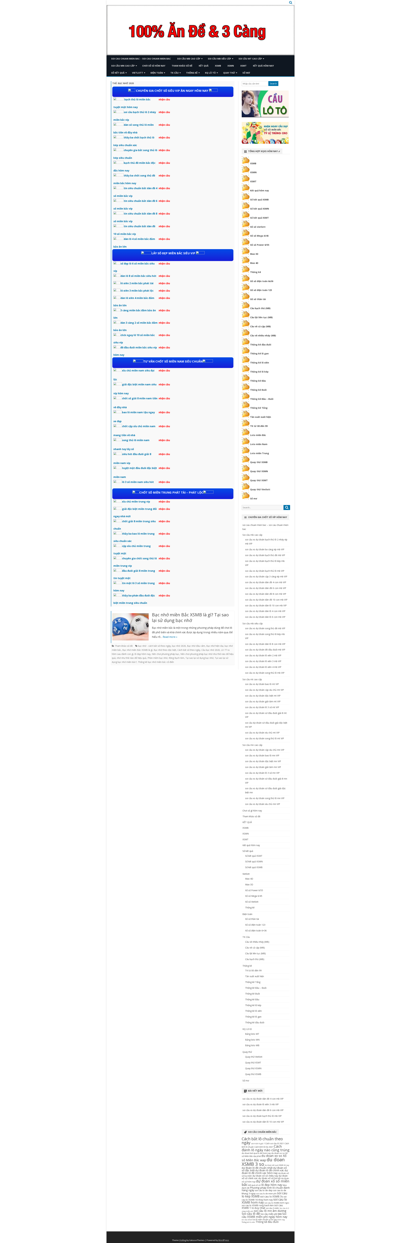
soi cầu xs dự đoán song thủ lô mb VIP (264, 672)
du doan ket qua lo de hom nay (256, 1153)
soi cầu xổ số (247, 1220)
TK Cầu (174, 72)
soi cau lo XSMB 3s (271, 1196)
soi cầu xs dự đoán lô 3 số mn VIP (262, 772)
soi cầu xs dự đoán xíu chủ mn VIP (262, 804)
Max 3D (254, 253)
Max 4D (254, 263)
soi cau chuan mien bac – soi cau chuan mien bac (141, 58)
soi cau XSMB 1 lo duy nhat (262, 1206)
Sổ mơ (246, 72)
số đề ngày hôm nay (277, 1220)
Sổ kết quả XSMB (259, 199)
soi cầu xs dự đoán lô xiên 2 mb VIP (263, 655)
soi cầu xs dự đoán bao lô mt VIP (262, 684)
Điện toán (157, 72)
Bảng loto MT (252, 1033)
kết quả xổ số (254, 1185)
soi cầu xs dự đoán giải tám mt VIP (263, 701)
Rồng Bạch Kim (176, 657)
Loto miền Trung (259, 453)
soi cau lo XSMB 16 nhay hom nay (264, 1198)
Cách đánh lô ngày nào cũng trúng (265, 1148)
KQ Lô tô (210, 72)
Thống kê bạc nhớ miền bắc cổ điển (156, 661)
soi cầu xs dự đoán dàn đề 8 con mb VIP (265, 593)
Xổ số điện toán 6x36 (261, 281)
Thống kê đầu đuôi (260, 344)
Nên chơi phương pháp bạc (165, 654)
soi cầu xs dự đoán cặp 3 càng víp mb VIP (266, 576)
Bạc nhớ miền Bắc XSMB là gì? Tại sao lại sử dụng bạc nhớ (190, 617)
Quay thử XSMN (259, 471)
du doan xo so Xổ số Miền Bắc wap (264, 1158)
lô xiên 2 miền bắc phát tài (137, 283)
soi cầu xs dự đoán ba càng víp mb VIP (264, 549)
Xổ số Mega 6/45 (259, 235)
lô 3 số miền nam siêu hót (138, 482)
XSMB (218, 65)
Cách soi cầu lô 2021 (274, 1143)
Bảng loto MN (252, 1039)
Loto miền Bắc (258, 435)
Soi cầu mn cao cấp (123, 65)
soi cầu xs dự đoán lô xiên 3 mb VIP (263, 661)
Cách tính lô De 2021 (263, 1146)
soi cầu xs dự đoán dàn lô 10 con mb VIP (266, 605)
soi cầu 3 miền (272, 1208)
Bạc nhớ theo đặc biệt (165, 649)
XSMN (230, 65)
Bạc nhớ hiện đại (214, 645)
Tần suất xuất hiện (260, 416)
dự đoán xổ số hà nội (269, 1178)
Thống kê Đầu (258, 380)
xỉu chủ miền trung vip (136, 501)
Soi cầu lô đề (251, 1214)
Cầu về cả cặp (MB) (260, 326)
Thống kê (192, 72)
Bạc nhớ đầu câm (196, 645)
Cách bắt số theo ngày (188, 649)
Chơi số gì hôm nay (153, 65)
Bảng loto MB (252, 1045)
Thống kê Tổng (259, 407)
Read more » (170, 637)
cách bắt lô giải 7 (258, 1143)
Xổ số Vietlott (251, 901)
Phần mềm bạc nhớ (157, 657)
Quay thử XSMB (259, 462)
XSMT (243, 65)
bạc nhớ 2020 (179, 645)
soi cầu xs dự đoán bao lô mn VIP (262, 755)
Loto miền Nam (258, 444)
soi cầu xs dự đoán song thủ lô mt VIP (264, 738)
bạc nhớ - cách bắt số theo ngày (154, 645)
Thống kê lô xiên (259, 362)
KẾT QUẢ (203, 65)
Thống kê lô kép (259, 371)
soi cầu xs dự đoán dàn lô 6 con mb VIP (265, 616)
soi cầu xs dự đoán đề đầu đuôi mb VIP (265, 649)
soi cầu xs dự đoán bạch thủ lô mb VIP (264, 570)
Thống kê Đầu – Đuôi (261, 398)
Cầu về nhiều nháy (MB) (263, 335)
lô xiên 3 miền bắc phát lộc (137, 290)
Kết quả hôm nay (263, 65)
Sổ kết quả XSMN (259, 208)
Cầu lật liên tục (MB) (261, 317)
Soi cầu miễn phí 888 (271, 1213)
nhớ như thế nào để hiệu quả (131, 657)
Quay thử (229, 72)
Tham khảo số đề (182, 65)
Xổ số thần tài (258, 299)
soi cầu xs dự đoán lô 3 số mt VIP (262, 707)
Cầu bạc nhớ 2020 (210, 649)
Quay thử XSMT (259, 480)
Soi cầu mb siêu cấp (219, 58)
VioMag (182, 1240)
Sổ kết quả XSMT (259, 217)
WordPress (223, 1240)
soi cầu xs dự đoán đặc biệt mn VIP (263, 761)
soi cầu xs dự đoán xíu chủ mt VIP (262, 732)
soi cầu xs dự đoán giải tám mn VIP (263, 767)
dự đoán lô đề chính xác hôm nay (265, 1171)
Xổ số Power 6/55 (259, 244)
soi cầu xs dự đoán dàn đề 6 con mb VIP (265, 588)
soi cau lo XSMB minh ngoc (276, 1202)
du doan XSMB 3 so (263, 1161)
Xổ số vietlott (258, 226)
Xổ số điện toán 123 (261, 290)
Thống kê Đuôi (258, 389)
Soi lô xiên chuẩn (260, 1219)
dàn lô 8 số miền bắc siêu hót (138, 276)
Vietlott (137, 72)
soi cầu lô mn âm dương (270, 1211)
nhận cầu (164, 99)
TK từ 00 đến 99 (259, 426)
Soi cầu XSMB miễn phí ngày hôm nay (264, 1215)
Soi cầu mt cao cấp (250, 58)
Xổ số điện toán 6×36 (256, 930)
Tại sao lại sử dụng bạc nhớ (199, 657)
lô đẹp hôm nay (143, 654)
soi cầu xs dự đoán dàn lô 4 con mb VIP (265, 611)
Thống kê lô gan (259, 353)
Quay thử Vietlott (260, 489)
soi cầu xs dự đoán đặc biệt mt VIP (263, 695)
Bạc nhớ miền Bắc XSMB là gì (137, 649)
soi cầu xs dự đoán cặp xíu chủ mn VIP (264, 749)
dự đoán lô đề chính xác (269, 1170)
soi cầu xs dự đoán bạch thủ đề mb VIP (265, 555)
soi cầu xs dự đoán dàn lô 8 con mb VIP (265, 643)
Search (273, 83)
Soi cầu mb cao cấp (188, 58)
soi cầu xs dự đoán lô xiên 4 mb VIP (263, 667)
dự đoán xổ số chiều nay (265, 1175)
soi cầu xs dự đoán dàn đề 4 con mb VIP (265, 582)
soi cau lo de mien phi (266, 1193)
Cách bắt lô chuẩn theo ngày (262, 1140)
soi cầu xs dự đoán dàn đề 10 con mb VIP (266, 599)
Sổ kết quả (118, 72)
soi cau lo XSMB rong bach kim (258, 1205)
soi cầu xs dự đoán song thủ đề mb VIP (265, 628)
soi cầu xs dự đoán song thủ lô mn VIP (264, 798)
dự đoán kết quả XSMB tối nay (277, 1165)
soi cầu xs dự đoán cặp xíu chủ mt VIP (264, 689)
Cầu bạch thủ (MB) (260, 308)
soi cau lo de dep (264, 1190)
